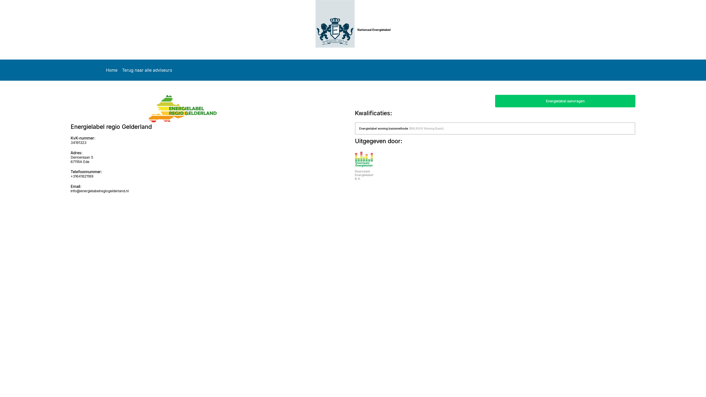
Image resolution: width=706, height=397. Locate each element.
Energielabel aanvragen (565, 101)
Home (111, 70)
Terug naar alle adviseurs (147, 70)
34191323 (78, 142)
